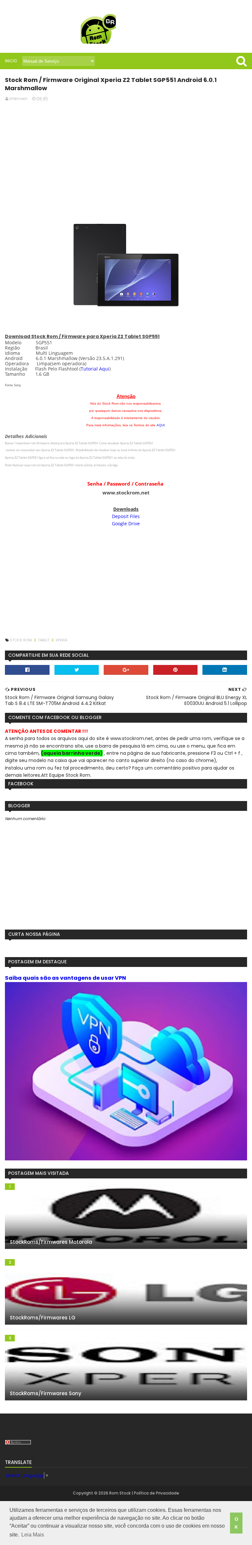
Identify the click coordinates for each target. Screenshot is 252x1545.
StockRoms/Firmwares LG (42, 1317)
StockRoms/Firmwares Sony (45, 1393)
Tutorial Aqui (95, 369)
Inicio (11, 61)
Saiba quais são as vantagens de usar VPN (65, 978)
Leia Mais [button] (32, 1534)
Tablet (44, 640)
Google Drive (126, 523)
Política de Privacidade (156, 1493)
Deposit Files (126, 516)
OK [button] (236, 1523)
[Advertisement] (126, 153)
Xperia (61, 640)
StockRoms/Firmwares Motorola (51, 1241)
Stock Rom (21, 640)
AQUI (161, 425)
